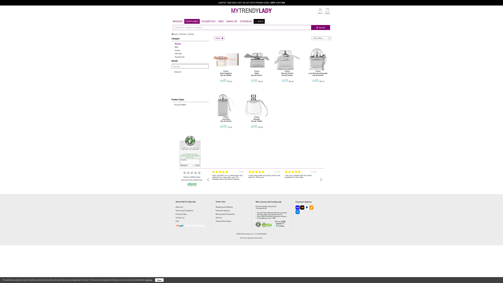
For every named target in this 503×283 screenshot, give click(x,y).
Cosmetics (208, 21)
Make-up (231, 21)
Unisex (177, 50)
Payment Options (223, 210)
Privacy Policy (181, 214)
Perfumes (192, 21)
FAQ (177, 221)
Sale (259, 21)
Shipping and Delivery (224, 207)
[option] (228, 180)
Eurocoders (259, 238)
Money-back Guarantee (225, 214)
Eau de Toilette (180, 105)
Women (191, 34)
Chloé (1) (178, 72)
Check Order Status (223, 221)
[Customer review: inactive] (190, 151)
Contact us (180, 218)
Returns (219, 218)
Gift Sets (178, 54)
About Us (179, 207)
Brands (178, 21)
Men (221, 21)
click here (149, 280)
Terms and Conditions (184, 210)
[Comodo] (267, 224)
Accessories (179, 57)
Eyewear (246, 21)
